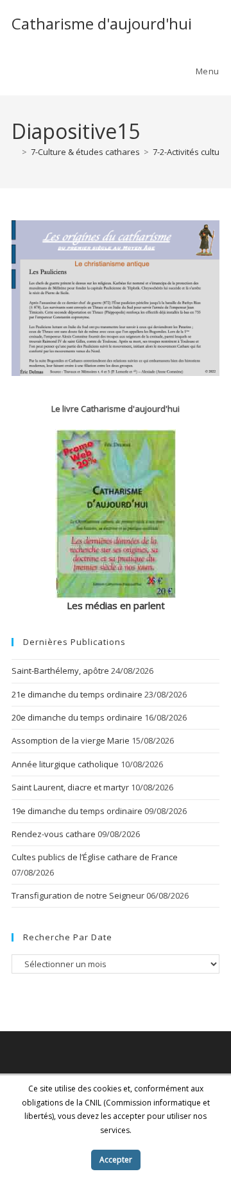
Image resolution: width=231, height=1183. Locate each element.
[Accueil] (15, 152)
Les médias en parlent (116, 605)
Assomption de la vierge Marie (71, 740)
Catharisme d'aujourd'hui (102, 23)
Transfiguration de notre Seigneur (78, 895)
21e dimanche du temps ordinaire (77, 694)
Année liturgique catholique (65, 764)
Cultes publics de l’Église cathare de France (95, 857)
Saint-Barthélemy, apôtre (60, 670)
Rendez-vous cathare (54, 834)
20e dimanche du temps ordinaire (77, 717)
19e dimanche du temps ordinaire (77, 811)
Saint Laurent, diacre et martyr (70, 787)
